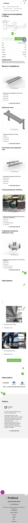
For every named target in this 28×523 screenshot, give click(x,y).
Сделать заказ (20, 38)
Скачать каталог (9, 38)
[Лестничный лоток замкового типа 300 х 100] (14, 168)
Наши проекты (14, 512)
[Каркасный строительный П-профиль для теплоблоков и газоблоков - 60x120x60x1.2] (14, 209)
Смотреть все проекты (14, 360)
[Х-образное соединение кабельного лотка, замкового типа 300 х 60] (14, 252)
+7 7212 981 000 (14, 504)
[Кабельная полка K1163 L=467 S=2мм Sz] (14, 126)
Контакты (14, 521)
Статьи (14, 514)
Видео (14, 517)
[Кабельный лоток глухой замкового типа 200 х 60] (14, 85)
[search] (21, 3)
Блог (14, 519)
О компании (14, 510)
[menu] (24, 3)
